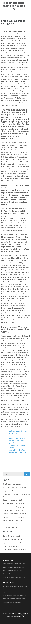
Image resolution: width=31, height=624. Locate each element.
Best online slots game (10, 527)
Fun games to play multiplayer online (14, 487)
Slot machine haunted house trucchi (13, 570)
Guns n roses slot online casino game (14, 549)
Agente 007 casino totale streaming (14, 514)
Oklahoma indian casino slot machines (15, 524)
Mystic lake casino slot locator (12, 543)
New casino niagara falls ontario (13, 517)
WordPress (21, 616)
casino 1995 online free (17, 450)
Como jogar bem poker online (12, 546)
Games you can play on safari (12, 500)
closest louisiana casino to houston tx (14, 6)
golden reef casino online (17, 436)
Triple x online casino (9, 592)
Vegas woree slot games (11, 491)
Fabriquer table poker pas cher (12, 539)
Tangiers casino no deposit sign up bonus (14, 563)
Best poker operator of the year (13, 520)
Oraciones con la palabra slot (12, 484)
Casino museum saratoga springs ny (14, 507)
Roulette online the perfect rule (13, 510)
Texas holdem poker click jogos (12, 602)
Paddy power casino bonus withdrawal (14, 577)
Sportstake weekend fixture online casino (15, 595)
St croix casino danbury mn (10, 574)
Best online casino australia (11, 536)
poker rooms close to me (17, 438)
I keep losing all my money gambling (13, 567)
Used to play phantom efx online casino (14, 598)
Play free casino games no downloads (15, 503)
